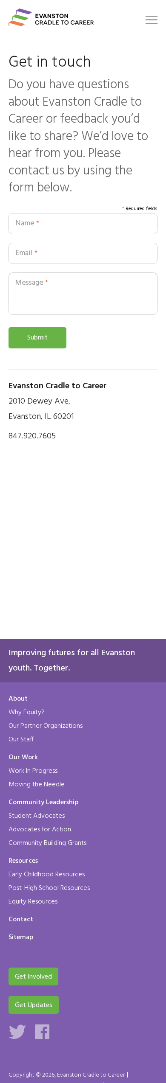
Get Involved (33, 976)
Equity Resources (33, 901)
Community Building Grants (47, 843)
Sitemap (21, 938)
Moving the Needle (37, 784)
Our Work (23, 758)
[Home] (51, 21)
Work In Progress (33, 771)
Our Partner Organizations (46, 726)
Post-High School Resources (49, 888)
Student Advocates (37, 816)
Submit (37, 337)
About (18, 699)
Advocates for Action (40, 829)
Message (31, 283)
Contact (21, 920)
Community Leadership (43, 803)
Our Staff (21, 739)
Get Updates (33, 1005)
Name (27, 223)
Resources (23, 861)
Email (26, 253)
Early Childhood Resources (47, 874)
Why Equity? (27, 712)
